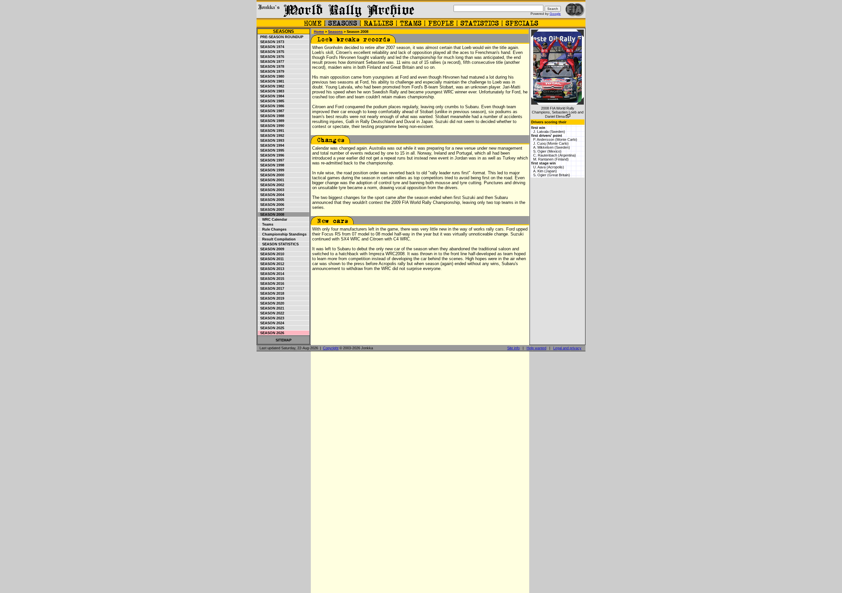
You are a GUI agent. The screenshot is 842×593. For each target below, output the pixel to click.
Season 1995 (271, 150)
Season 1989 (271, 121)
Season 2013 (271, 269)
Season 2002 (271, 185)
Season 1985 (271, 101)
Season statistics (278, 244)
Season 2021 (271, 308)
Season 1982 (271, 86)
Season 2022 (271, 313)
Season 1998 (271, 165)
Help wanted (536, 348)
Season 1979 (271, 71)
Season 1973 (271, 42)
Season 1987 (271, 111)
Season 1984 (271, 96)
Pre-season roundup (280, 37)
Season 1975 (271, 52)
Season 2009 (271, 249)
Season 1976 (271, 57)
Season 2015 (271, 279)
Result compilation (277, 239)
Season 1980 (271, 76)
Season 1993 (271, 140)
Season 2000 (271, 175)
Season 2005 (271, 200)
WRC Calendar (272, 219)
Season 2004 (271, 195)
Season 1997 (271, 160)
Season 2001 (271, 180)
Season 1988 (271, 116)
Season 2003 (271, 190)
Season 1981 (271, 81)
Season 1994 (271, 145)
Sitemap (283, 340)
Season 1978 (271, 66)
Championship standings (282, 234)
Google (555, 13)
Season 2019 (271, 298)
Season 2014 (271, 274)
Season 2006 (271, 205)
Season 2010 (271, 254)
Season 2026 (271, 333)
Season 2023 (271, 318)
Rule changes (272, 229)
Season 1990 (271, 126)
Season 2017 (271, 288)
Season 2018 (271, 293)
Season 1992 (271, 135)
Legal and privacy (567, 348)
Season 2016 (271, 283)
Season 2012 (271, 264)
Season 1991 (271, 131)
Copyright (330, 348)
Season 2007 (271, 209)
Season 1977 (271, 61)
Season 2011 (271, 259)
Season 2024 (271, 323)
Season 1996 (271, 155)
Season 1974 (271, 47)
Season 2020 (271, 303)
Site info (513, 348)
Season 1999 (271, 170)
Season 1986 (271, 106)
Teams (265, 224)
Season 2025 (271, 328)
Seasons (283, 31)
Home (319, 32)
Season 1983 (271, 91)
